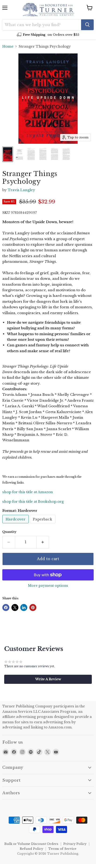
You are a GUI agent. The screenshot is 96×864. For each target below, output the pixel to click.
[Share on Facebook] (5, 607)
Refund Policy (31, 849)
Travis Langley (21, 190)
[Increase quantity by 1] (43, 542)
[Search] (87, 24)
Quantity (9, 532)
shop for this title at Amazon (27, 492)
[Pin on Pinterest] (32, 607)
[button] (48, 679)
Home (8, 46)
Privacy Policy (74, 844)
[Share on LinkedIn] (23, 607)
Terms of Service (62, 849)
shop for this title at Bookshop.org (33, 501)
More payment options (48, 585)
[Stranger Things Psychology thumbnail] (8, 154)
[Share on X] (14, 607)
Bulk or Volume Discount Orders (31, 844)
